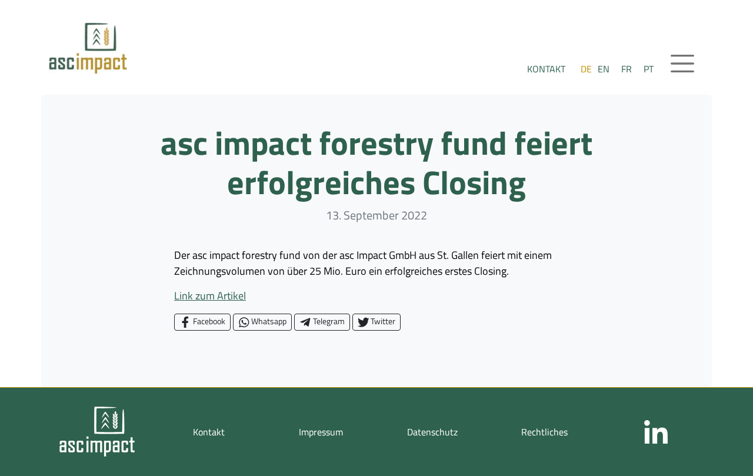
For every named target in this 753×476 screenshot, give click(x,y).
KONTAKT (546, 69)
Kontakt (209, 432)
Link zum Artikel (210, 296)
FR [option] (626, 69)
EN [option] (603, 69)
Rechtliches (544, 432)
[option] (603, 69)
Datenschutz (432, 432)
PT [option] (649, 69)
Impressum (321, 432)
